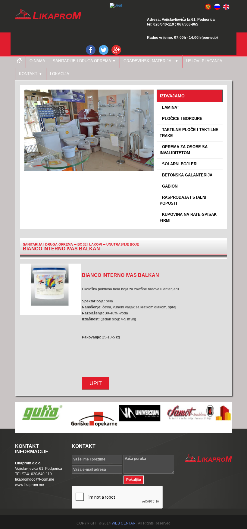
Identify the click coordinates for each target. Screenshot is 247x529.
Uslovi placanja (204, 61)
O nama (37, 61)
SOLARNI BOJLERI (179, 164)
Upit (95, 383)
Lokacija (59, 74)
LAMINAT (169, 107)
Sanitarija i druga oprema (48, 244)
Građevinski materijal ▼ (151, 61)
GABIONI (169, 186)
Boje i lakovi (90, 244)
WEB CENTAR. (124, 523)
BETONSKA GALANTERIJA (186, 175)
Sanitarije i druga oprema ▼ (84, 61)
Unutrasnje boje (122, 244)
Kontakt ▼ (30, 74)
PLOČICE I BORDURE (181, 118)
